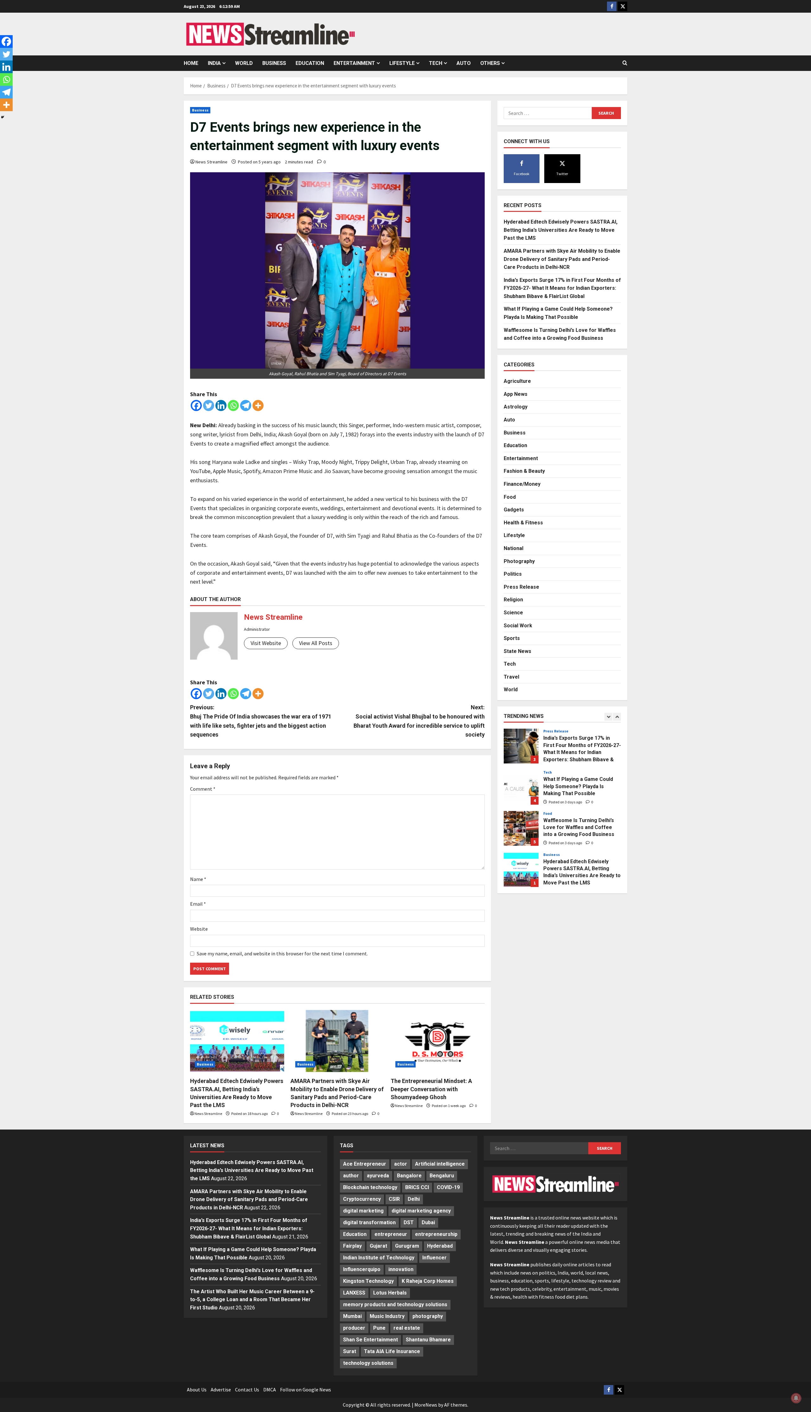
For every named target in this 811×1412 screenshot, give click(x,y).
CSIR (394, 1199)
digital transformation (369, 1222)
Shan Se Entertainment (370, 1340)
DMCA (269, 1389)
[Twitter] (208, 405)
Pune (379, 1328)
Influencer (434, 1258)
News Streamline (211, 162)
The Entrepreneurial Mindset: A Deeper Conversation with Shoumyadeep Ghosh (431, 1089)
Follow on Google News (305, 1389)
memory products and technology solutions (395, 1304)
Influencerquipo (361, 1269)
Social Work (518, 625)
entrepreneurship (436, 1234)
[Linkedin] (221, 405)
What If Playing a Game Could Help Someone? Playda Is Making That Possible (521, 787)
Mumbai (352, 1316)
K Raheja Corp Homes (428, 1281)
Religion (513, 600)
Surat (349, 1351)
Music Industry (387, 1316)
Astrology (515, 407)
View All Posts (315, 643)
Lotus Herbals (390, 1293)
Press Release (521, 587)
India (214, 63)
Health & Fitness (523, 522)
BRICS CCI (417, 1187)
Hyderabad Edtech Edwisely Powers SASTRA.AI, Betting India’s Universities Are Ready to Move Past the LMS (560, 229)
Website (199, 929)
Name (198, 879)
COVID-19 (448, 1187)
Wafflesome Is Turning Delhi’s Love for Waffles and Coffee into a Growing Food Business (521, 828)
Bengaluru (442, 1176)
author (351, 1176)
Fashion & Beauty (524, 471)
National (513, 548)
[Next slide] (617, 716)
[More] (258, 405)
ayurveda (378, 1176)
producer (354, 1328)
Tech (435, 63)
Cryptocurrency (362, 1199)
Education (310, 63)
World (244, 63)
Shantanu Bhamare (428, 1340)
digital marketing (363, 1211)
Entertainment (354, 63)
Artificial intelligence (440, 1164)
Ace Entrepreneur (364, 1164)
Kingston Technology (368, 1281)
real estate (406, 1328)
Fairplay (352, 1246)
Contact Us (247, 1389)
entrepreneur (390, 1234)
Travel (511, 677)
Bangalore (409, 1176)
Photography (519, 561)
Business (274, 63)
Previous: (260, 721)
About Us (197, 1389)
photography (427, 1316)
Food (510, 497)
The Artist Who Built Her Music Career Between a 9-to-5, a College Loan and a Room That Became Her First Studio (252, 1300)
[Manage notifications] (796, 1398)
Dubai (428, 1222)
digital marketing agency (421, 1211)
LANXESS (354, 1293)
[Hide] (2, 117)
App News (515, 394)
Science (513, 612)
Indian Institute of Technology (378, 1258)
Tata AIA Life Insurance (392, 1351)
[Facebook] (196, 405)
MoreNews (425, 1405)
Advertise (221, 1389)
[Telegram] (245, 405)
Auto (464, 63)
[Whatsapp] (233, 405)
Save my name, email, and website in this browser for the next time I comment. (282, 953)
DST (409, 1222)
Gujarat (378, 1246)
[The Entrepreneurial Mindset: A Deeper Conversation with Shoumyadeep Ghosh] (438, 1041)
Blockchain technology (370, 1187)
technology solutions (368, 1363)
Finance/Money (522, 484)
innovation (400, 1269)
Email (198, 904)
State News (517, 651)
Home (191, 63)
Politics (513, 574)
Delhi (414, 1199)
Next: (419, 721)
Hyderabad (440, 1246)
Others (490, 63)
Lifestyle (402, 63)
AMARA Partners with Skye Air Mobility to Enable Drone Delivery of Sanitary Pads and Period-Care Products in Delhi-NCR (562, 259)
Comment (202, 789)
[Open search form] (625, 63)
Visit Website (266, 643)
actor (400, 1164)
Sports (512, 638)
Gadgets (514, 509)
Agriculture (517, 381)
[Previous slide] (608, 716)
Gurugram (407, 1246)
